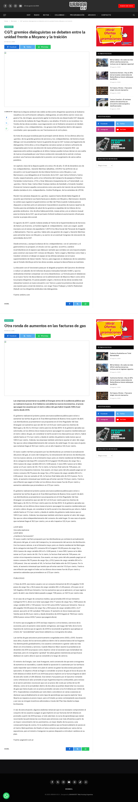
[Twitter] (6, 123)
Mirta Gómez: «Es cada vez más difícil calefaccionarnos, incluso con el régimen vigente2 (122, 62)
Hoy (28, 15)
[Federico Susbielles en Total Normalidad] (102, 356)
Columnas (59, 15)
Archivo (92, 15)
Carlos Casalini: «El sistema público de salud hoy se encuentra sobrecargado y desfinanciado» (120, 103)
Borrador (9, 26)
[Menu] (4, 15)
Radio (37, 15)
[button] (6, 796)
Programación (77, 15)
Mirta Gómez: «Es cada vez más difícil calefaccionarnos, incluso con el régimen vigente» (121, 367)
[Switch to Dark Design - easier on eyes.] (130, 15)
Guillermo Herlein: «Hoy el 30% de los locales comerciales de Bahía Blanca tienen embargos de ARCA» (121, 76)
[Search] (134, 15)
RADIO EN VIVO (126, 6)
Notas (46, 15)
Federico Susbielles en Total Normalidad (120, 354)
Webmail (69, 789)
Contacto (106, 15)
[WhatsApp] (6, 128)
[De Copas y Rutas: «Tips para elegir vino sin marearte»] (102, 91)
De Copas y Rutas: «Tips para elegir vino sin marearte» (121, 89)
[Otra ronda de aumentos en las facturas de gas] (46, 368)
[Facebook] (6, 117)
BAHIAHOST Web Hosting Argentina (81, 794)
